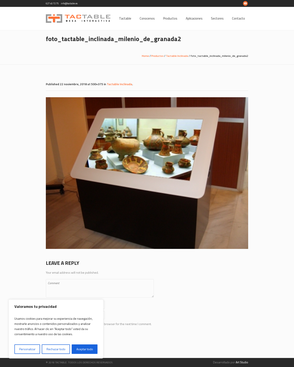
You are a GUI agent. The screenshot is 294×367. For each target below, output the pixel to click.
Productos (157, 56)
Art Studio (242, 362)
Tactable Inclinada (177, 56)
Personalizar (27, 349)
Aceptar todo (84, 349)
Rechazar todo (55, 349)
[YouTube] (245, 3)
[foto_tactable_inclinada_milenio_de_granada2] (147, 173)
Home (145, 56)
